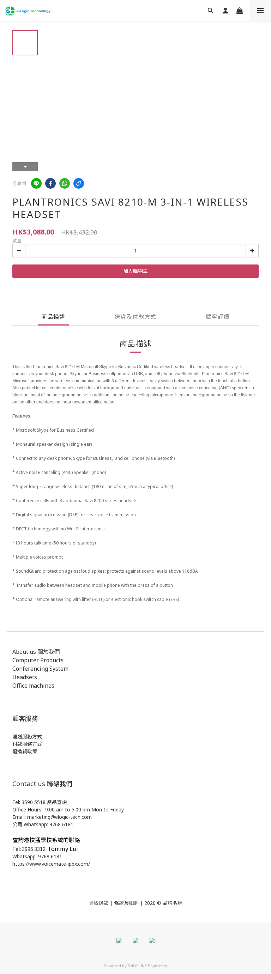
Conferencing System (40, 668)
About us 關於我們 (36, 652)
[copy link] (78, 183)
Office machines (33, 685)
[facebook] (50, 183)
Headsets (24, 677)
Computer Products (38, 660)
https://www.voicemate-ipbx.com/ (51, 863)
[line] (36, 183)
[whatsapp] (64, 183)
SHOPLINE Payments (147, 965)
